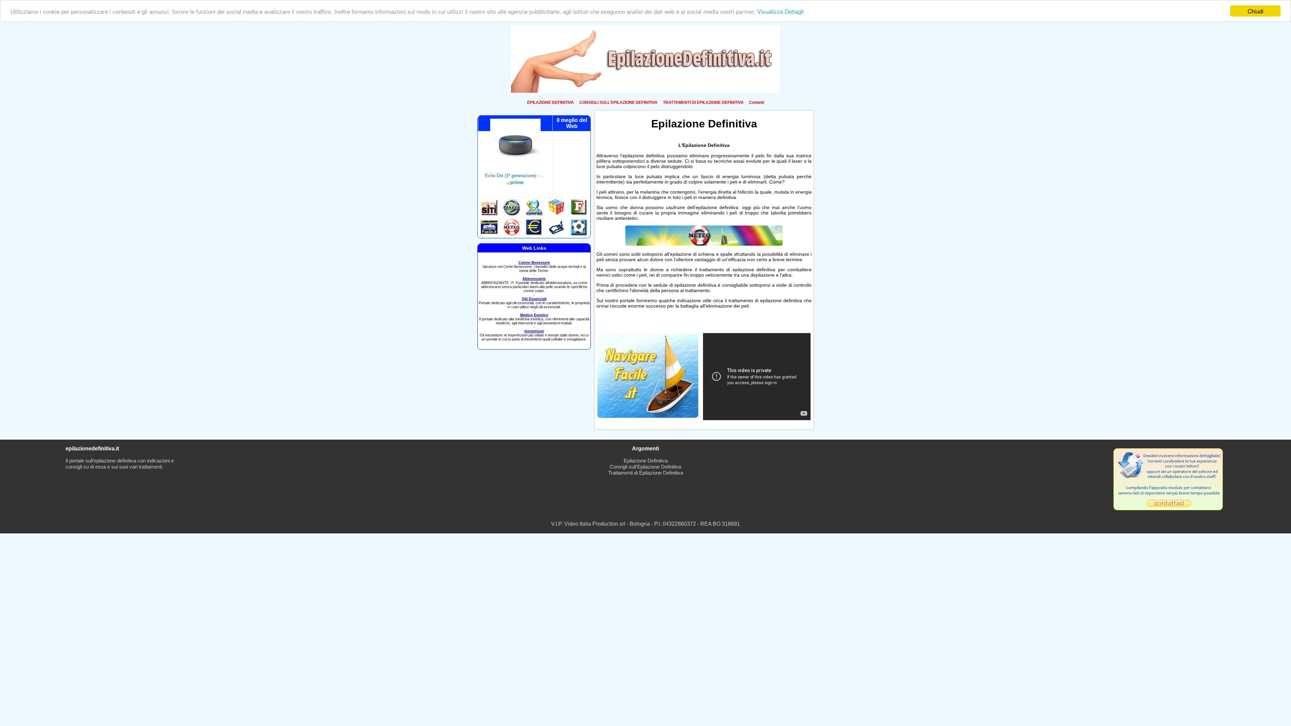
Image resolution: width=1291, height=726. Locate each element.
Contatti (756, 102)
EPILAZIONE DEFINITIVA (550, 102)
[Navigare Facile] (647, 416)
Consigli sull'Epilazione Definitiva (645, 467)
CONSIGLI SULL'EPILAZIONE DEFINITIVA (618, 102)
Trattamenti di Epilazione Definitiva (645, 473)
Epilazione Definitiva (646, 460)
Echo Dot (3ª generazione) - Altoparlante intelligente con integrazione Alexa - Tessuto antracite (515, 175)
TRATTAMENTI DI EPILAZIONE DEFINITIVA (703, 102)
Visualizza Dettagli (780, 11)
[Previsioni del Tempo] (704, 244)
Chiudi (1255, 11)
